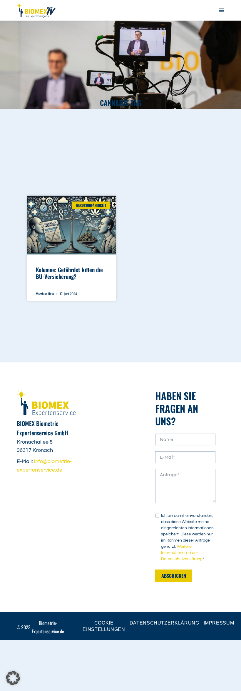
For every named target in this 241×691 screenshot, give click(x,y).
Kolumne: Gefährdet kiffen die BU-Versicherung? (69, 272)
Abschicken (173, 575)
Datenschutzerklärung (164, 622)
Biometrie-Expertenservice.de (48, 627)
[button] (13, 678)
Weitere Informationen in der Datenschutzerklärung (181, 553)
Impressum (219, 622)
